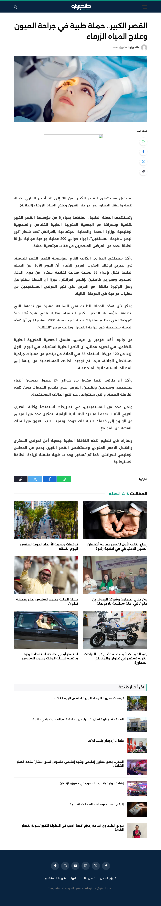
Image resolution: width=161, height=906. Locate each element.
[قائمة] (144, 7)
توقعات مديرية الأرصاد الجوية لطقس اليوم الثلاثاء (49, 547)
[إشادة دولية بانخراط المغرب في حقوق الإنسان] (137, 788)
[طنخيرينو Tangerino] (80, 7)
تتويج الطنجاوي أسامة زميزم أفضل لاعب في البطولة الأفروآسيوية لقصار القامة (73, 827)
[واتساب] (143, 142)
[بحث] (16, 7)
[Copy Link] (143, 171)
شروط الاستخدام (55, 878)
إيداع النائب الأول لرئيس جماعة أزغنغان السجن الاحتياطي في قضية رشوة (117, 547)
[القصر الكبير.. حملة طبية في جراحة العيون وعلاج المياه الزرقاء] (80, 89)
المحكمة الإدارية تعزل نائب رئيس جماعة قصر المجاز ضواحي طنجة (78, 719)
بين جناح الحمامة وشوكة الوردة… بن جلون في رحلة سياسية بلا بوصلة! (119, 602)
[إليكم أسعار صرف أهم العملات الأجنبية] (137, 809)
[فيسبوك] (143, 152)
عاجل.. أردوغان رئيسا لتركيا (106, 740)
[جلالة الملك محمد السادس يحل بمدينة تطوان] (46, 575)
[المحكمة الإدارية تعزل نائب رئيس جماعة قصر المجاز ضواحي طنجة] (137, 724)
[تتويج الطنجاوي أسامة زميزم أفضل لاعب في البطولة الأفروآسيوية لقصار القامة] (137, 830)
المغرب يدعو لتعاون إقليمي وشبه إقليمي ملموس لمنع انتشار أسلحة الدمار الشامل (70, 764)
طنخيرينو (134, 47)
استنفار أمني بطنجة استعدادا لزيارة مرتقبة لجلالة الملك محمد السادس (50, 656)
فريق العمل (108, 878)
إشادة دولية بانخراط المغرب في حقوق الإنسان (91, 783)
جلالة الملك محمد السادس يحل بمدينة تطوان (47, 602)
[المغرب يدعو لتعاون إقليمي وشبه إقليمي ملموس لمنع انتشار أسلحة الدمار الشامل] (137, 767)
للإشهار (74, 878)
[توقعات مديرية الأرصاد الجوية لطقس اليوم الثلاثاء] (46, 520)
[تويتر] (143, 161)
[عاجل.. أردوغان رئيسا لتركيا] (137, 745)
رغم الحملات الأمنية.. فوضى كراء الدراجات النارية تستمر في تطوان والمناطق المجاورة (115, 658)
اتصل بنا (89, 878)
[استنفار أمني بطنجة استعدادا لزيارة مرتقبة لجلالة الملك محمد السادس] (46, 630)
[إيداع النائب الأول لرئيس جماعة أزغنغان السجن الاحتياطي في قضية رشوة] (115, 520)
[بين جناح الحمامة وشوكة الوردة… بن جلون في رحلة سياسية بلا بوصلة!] (115, 575)
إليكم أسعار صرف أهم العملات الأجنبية (97, 804)
